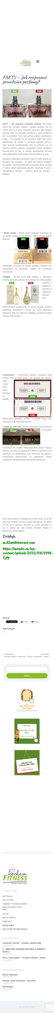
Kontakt (7, 921)
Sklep (6, 914)
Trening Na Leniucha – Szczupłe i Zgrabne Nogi (22, 943)
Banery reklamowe (10, 975)
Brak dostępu (8, 986)
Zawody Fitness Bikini (15, 904)
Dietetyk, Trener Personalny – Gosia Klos (19, 981)
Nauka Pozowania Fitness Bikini (12, 908)
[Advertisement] (27, 28)
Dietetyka (8, 900)
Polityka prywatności (15, 929)
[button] (37, 61)
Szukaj (27, 676)
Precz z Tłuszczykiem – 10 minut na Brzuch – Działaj (24, 958)
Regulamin (8, 925)
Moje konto (9, 918)
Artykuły (8, 896)
